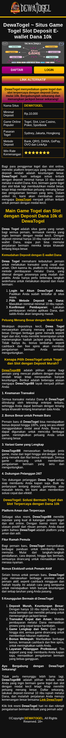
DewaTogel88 (11, 370)
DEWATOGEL (33, 718)
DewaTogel (23, 199)
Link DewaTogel (51, 699)
